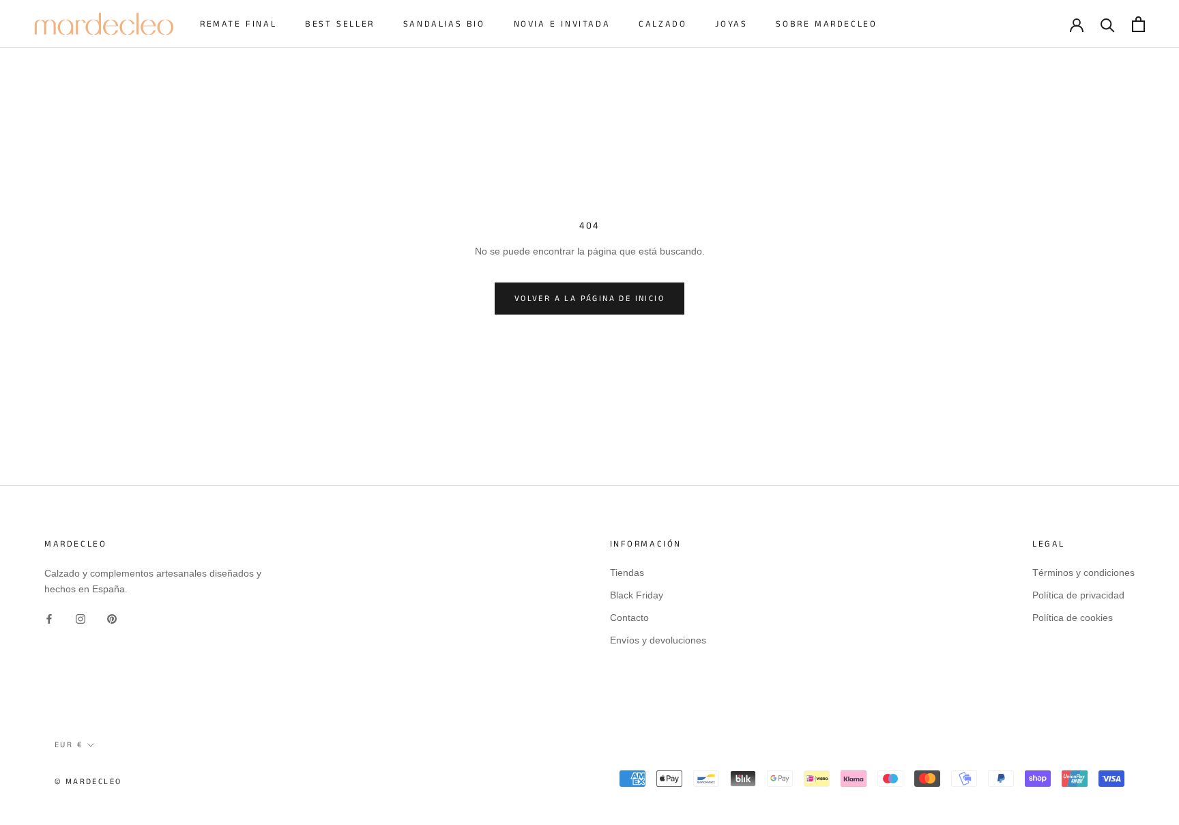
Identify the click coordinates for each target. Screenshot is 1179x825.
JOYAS (731, 24)
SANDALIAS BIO (444, 24)
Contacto (629, 617)
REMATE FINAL (238, 24)
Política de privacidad (1078, 595)
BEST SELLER (340, 24)
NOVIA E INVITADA (562, 24)
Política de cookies (1072, 617)
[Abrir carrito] (1138, 24)
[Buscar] (1108, 24)
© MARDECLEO (88, 781)
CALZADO (662, 24)
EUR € (69, 745)
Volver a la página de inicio (589, 298)
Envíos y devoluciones (658, 640)
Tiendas (627, 572)
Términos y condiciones (1083, 572)
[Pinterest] (112, 618)
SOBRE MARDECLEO (826, 24)
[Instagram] (80, 618)
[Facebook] (49, 618)
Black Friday (636, 595)
